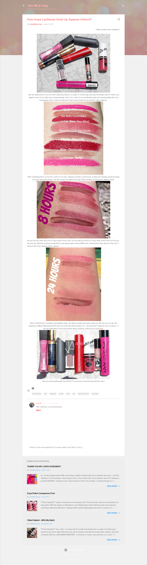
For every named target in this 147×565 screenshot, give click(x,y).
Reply (38, 410)
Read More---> (113, 486)
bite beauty (37, 394)
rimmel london (83, 394)
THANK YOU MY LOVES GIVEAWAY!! (44, 466)
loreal (61, 394)
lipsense (53, 394)
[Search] (123, 6)
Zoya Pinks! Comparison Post (41, 493)
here (101, 329)
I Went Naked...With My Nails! (41, 520)
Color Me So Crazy (38, 5)
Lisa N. (39, 403)
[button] (118, 19)
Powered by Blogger (75, 550)
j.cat (45, 394)
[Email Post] (33, 389)
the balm (95, 394)
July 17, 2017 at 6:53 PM (50, 403)
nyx (74, 394)
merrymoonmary (78, 554)
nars (68, 394)
